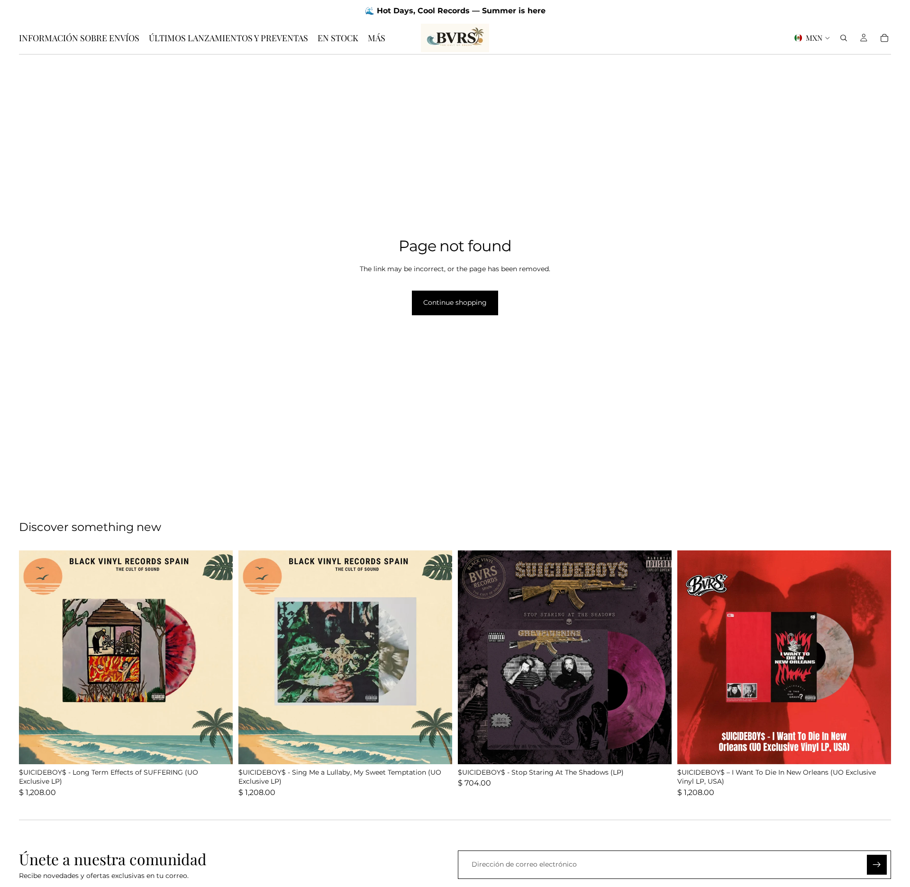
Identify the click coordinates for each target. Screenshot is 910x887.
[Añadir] (218, 749)
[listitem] (376, 38)
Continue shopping (455, 302)
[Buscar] (843, 37)
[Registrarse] (877, 865)
